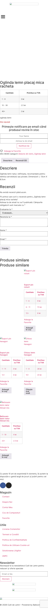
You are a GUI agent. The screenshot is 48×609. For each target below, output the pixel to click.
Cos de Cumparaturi (11, 513)
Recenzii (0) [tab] (21, 160)
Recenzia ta (6, 217)
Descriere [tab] (7, 160)
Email (3, 239)
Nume (3, 230)
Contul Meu (7, 507)
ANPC (5, 556)
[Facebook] (3, 485)
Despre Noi (7, 502)
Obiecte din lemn (25, 154)
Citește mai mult (29, 391)
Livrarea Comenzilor (11, 529)
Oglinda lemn (40, 154)
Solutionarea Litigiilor (11, 550)
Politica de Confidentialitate (14, 540)
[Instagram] (9, 485)
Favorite (6, 518)
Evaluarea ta (6, 209)
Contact (5, 496)
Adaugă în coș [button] (29, 329)
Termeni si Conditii (10, 534)
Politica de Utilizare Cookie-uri (15, 545)
